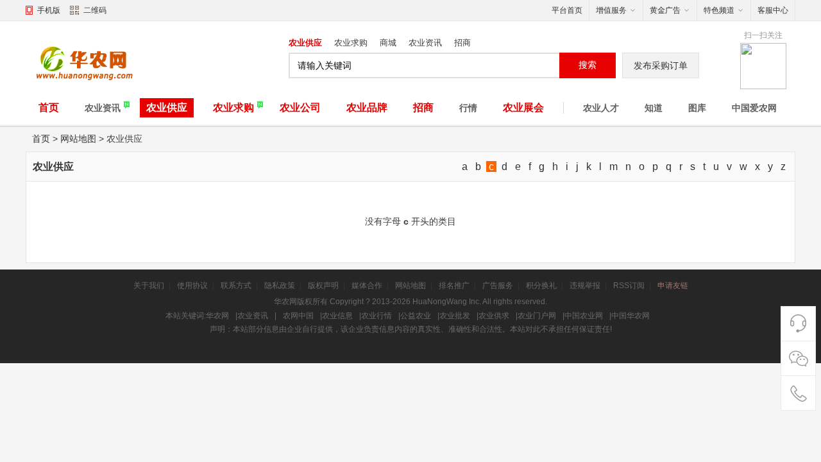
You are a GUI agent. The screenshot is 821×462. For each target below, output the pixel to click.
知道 (654, 108)
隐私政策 (279, 285)
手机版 (48, 10)
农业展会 (523, 107)
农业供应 (305, 42)
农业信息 (337, 315)
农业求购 (351, 42)
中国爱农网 (754, 108)
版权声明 (323, 285)
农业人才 (601, 108)
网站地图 (78, 138)
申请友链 (672, 285)
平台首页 (567, 10)
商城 (388, 42)
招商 (462, 42)
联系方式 (236, 285)
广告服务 (497, 285)
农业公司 (300, 107)
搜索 (588, 65)
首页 (48, 107)
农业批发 (454, 315)
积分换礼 (541, 285)
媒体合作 (366, 285)
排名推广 (454, 285)
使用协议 (192, 285)
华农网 (217, 315)
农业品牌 (366, 107)
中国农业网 (583, 315)
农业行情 (376, 315)
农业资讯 (425, 42)
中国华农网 (630, 315)
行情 (468, 108)
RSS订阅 (629, 285)
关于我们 (148, 285)
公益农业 (415, 315)
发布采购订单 (661, 65)
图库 (697, 108)
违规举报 (585, 285)
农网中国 (298, 315)
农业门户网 (537, 315)
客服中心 (773, 10)
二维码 (94, 10)
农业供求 (493, 315)
